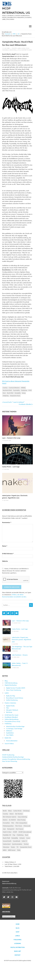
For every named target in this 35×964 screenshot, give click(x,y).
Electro (5, 820)
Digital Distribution (11, 685)
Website (5, 561)
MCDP (15, 832)
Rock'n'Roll (13, 50)
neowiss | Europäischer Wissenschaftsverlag (16, 759)
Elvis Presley (21, 820)
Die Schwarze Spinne (9, 817)
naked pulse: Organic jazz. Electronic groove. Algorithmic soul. (21, 639)
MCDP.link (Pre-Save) (11, 715)
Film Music (18, 826)
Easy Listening (22, 817)
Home (17, 924)
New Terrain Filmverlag (9, 761)
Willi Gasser (12, 850)
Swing (23, 393)
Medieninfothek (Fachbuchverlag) (13, 757)
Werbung (9, 712)
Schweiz (22, 838)
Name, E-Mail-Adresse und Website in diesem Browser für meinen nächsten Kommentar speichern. (15, 571)
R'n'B (30, 390)
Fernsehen (6, 823)
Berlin (5, 811)
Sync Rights (9, 735)
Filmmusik (27, 826)
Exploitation (10, 733)
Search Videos (9, 743)
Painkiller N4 (7, 835)
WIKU (4, 850)
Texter (13, 847)
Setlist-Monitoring (12, 700)
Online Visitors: (10, 862)
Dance (12, 814)
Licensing (17, 943)
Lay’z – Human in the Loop (11, 438)
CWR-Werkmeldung (11, 683)
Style (19, 50)
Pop (14, 835)
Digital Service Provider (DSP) (15, 688)
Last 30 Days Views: (11, 864)
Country (14, 48)
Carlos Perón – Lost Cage (11, 467)
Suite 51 (24, 841)
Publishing (24, 390)
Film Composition (21, 823)
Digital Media (10, 706)
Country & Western (14, 387)
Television (6, 847)
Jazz (4, 829)
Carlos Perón (17, 811)
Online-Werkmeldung (11, 719)
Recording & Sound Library (14, 698)
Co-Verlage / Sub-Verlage (14, 728)
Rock (4, 393)
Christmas (26, 811)
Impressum (5, 881)
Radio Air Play (10, 696)
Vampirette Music (26, 50)
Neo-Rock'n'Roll (7, 390)
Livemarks (5, 888)
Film (7, 708)
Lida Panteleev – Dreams (20, 655)
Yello (18, 850)
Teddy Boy (6, 395)
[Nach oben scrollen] (32, 961)
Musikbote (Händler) (25, 404)
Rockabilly (18, 393)
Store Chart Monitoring (13, 690)
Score (28, 838)
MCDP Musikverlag (8, 755)
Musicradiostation (11, 740)
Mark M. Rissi (7, 832)
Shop (17, 932)
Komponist (10, 829)
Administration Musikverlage (15, 726)
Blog (6, 681)
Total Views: (9, 866)
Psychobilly (16, 390)
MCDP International (25, 832)
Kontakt (17, 955)
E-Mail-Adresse (8, 553)
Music (23, 48)
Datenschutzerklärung (9, 883)
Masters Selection (10, 703)
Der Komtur (19, 814)
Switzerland (6, 844)
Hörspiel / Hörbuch (12, 710)
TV (17, 847)
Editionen (9, 730)
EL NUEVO (12, 820)
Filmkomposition (8, 826)
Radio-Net (8, 738)
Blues (10, 811)
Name (4, 546)
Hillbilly (23, 387)
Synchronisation (17, 844)
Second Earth (7, 841)
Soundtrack (16, 841)
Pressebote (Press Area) (12, 721)
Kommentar (6, 522)
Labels (19, 48)
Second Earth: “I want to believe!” (13, 402)
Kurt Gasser (19, 829)
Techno (26, 844)
